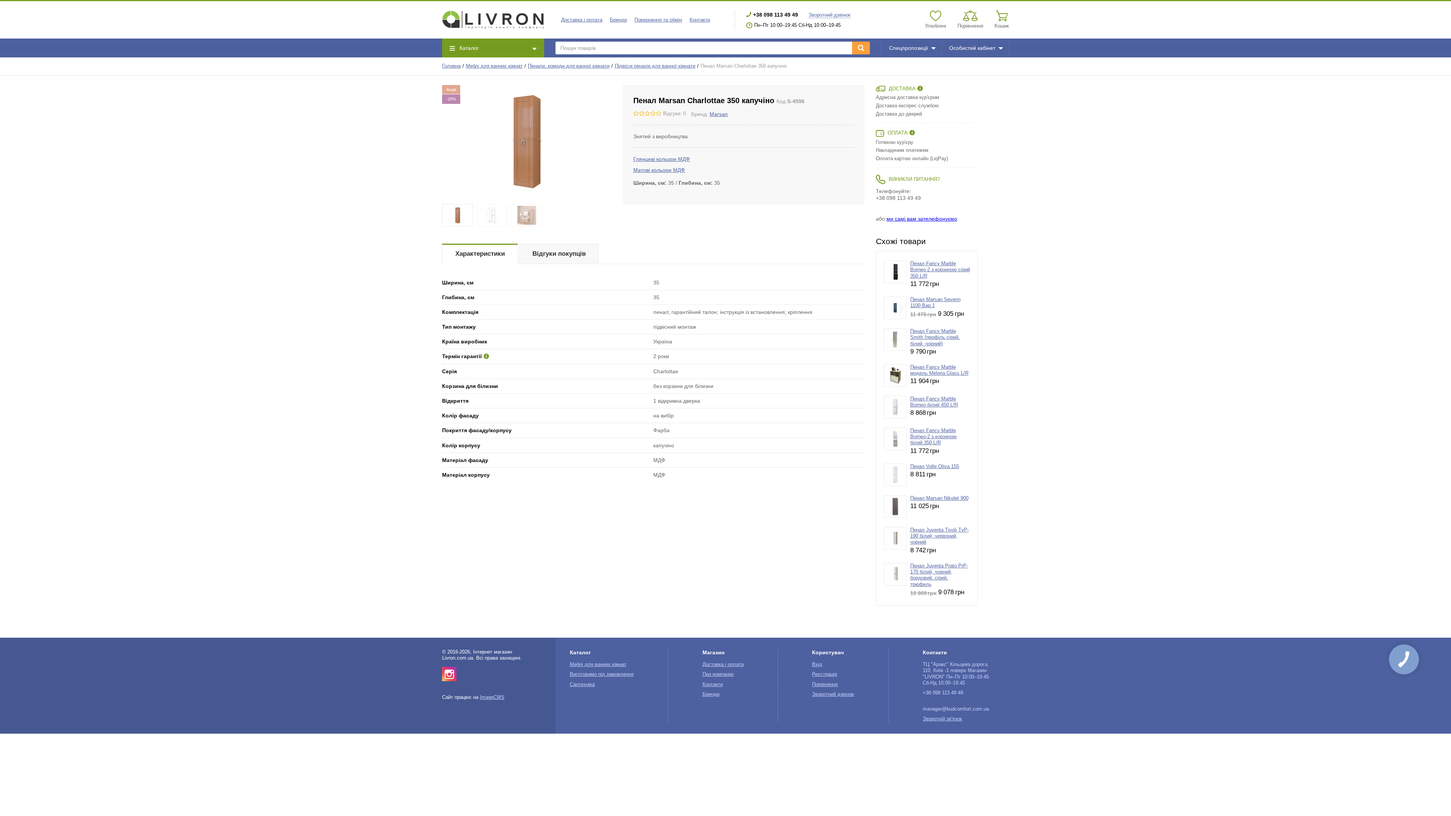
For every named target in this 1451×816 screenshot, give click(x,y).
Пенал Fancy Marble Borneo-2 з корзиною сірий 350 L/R (940, 270)
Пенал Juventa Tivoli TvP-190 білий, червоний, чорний (939, 536)
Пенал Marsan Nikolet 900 (939, 498)
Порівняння (825, 684)
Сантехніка (582, 684)
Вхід (817, 664)
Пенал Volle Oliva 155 (934, 466)
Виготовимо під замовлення (602, 674)
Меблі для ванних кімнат (494, 66)
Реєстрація (824, 674)
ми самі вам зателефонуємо (921, 219)
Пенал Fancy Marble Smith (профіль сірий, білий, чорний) (935, 337)
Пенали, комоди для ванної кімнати (568, 66)
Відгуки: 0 (674, 113)
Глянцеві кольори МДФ (661, 159)
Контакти (700, 20)
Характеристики (480, 253)
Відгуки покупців (559, 253)
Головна (451, 66)
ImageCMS (492, 697)
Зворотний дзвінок (830, 15)
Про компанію (718, 674)
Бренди (618, 20)
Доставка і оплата (581, 20)
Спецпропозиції (908, 48)
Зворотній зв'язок (942, 719)
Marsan (719, 114)
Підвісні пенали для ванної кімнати (655, 66)
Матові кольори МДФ (659, 170)
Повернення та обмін (658, 20)
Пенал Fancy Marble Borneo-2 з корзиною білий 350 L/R (933, 437)
